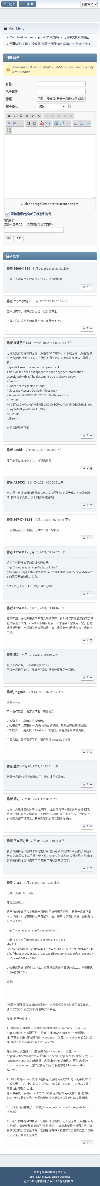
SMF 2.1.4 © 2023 (40, 1176)
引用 (89, 287)
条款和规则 (48, 1172)
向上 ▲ (62, 1172)
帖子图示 (12, 106)
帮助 (36, 1172)
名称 (9, 84)
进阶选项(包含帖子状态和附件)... (33, 214)
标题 (9, 99)
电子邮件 (12, 91)
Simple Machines (60, 1176)
